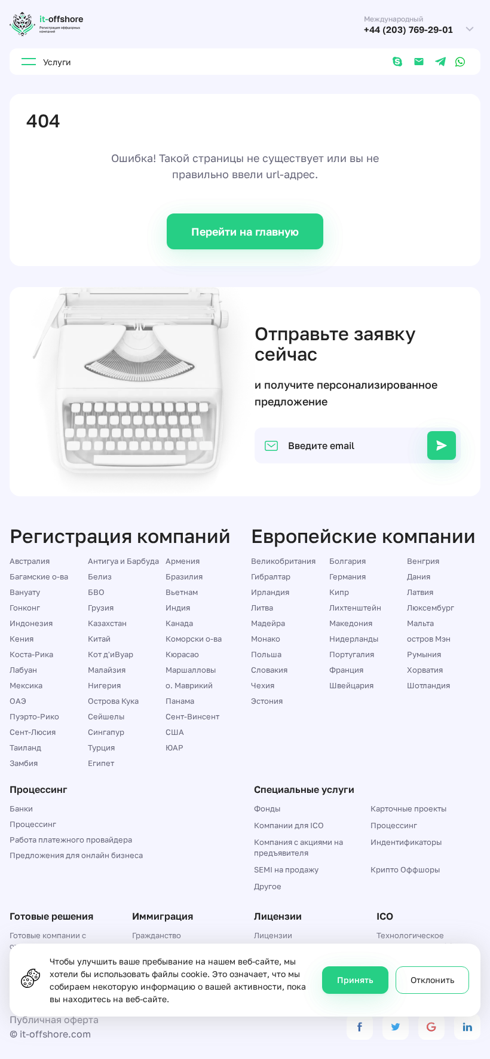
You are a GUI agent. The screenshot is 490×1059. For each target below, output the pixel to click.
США (175, 732)
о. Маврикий (189, 685)
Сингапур (106, 732)
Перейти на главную (245, 231)
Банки (21, 808)
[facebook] (360, 1027)
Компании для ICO (289, 825)
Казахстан (107, 623)
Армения (183, 561)
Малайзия (106, 670)
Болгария (347, 561)
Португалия (351, 654)
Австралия (30, 561)
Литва (262, 607)
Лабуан (23, 670)
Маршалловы (191, 670)
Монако (265, 638)
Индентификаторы (406, 842)
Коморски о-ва (194, 638)
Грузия (101, 607)
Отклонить (432, 980)
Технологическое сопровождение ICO (415, 940)
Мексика (26, 685)
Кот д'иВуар (110, 654)
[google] (431, 1027)
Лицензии (273, 935)
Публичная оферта (54, 1020)
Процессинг (33, 824)
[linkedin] (467, 1027)
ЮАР (174, 747)
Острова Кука (113, 701)
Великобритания (283, 561)
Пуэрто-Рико (34, 716)
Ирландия (270, 592)
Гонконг (25, 607)
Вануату (25, 592)
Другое (267, 886)
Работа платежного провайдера (71, 839)
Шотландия (428, 685)
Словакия (269, 670)
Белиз (100, 576)
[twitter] (395, 1027)
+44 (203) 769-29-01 (408, 29)
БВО (96, 592)
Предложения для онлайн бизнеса (76, 855)
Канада (179, 623)
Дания (418, 576)
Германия (347, 576)
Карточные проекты (408, 808)
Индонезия (31, 623)
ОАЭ (18, 701)
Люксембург (430, 607)
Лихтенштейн (355, 607)
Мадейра (268, 623)
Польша (266, 654)
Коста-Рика (31, 654)
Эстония (267, 701)
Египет (101, 763)
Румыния (424, 654)
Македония (350, 623)
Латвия (420, 592)
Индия (178, 607)
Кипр (339, 592)
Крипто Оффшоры (405, 869)
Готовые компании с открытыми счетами (48, 940)
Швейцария (351, 685)
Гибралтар (270, 576)
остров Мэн (429, 638)
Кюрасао (182, 654)
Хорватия (425, 670)
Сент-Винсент (192, 716)
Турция (101, 747)
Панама (180, 701)
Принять (355, 980)
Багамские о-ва (39, 576)
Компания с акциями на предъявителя (298, 847)
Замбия (24, 763)
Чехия (262, 685)
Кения (21, 638)
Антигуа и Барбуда (123, 561)
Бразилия (184, 576)
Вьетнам (182, 592)
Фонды (267, 808)
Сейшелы (106, 716)
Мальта (420, 623)
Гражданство (156, 935)
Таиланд (25, 747)
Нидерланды (353, 638)
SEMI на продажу (286, 869)
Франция (346, 670)
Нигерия (104, 685)
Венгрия (423, 561)
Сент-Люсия (33, 732)
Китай (99, 638)
